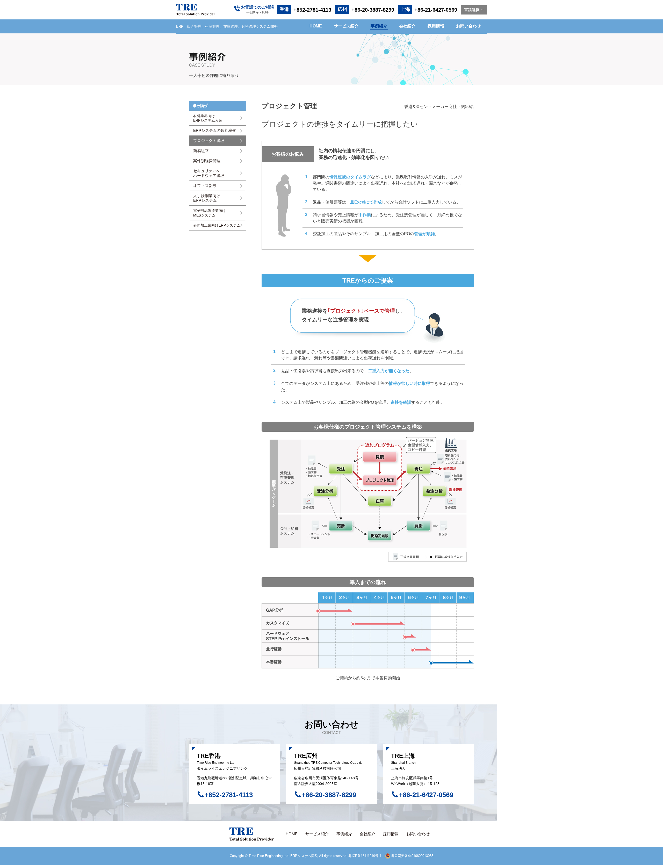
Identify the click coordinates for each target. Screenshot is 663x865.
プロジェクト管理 (208, 140)
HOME (315, 26)
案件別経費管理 (206, 160)
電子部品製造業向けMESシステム (209, 212)
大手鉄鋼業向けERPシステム (206, 198)
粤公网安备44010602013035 (411, 856)
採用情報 (436, 26)
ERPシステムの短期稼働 (214, 130)
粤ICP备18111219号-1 (364, 856)
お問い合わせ (468, 26)
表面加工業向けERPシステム (216, 225)
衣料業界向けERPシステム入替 (207, 118)
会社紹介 (407, 26)
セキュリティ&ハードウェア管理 (208, 173)
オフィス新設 (205, 185)
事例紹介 (379, 26)
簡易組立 (201, 150)
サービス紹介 (346, 26)
